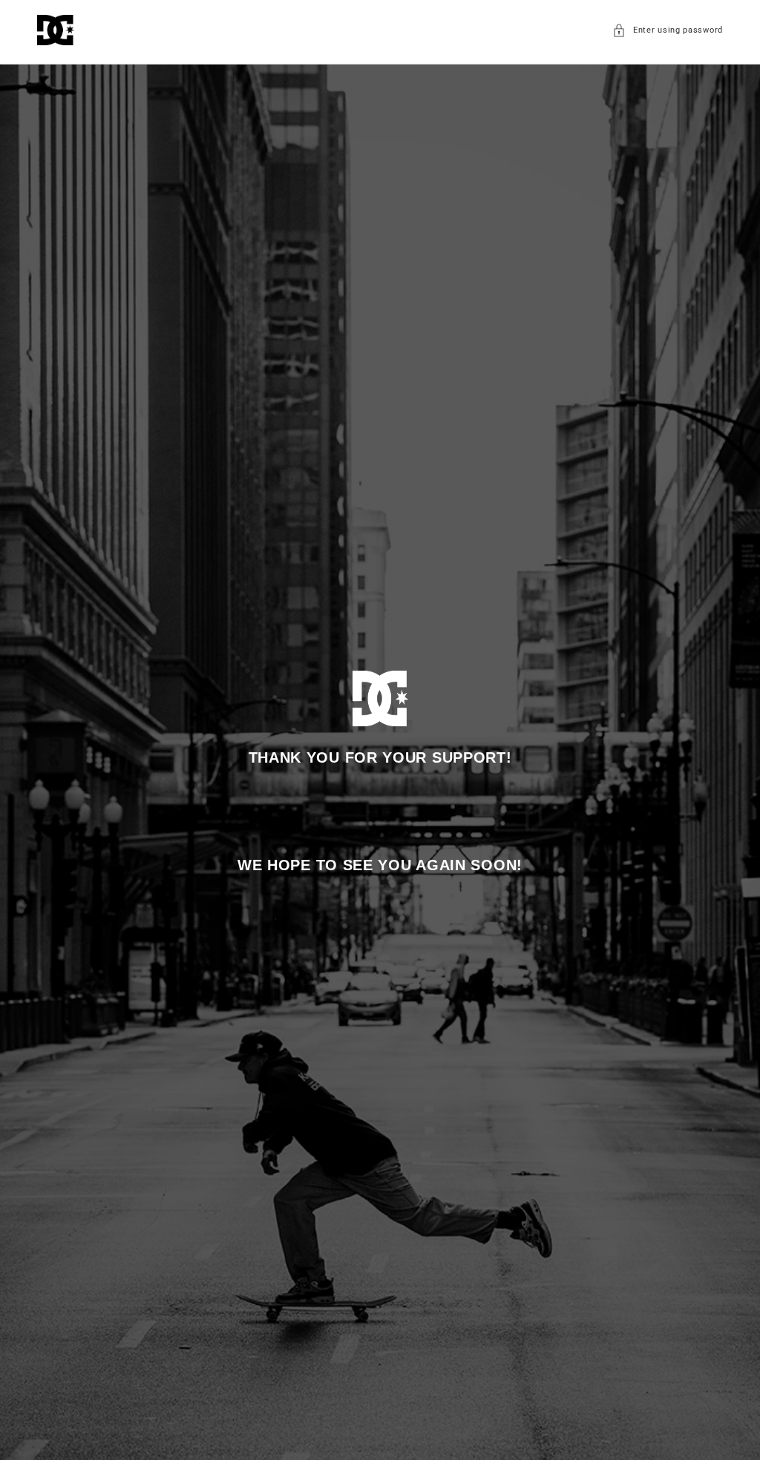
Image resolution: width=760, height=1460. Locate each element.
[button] (667, 30)
